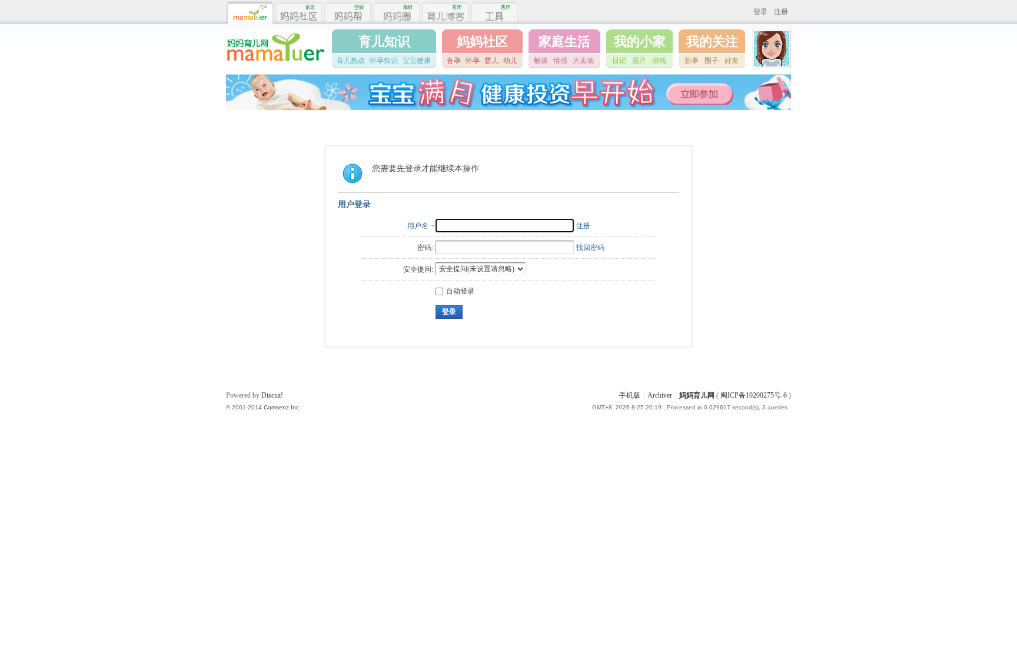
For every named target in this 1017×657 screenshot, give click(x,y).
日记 (619, 60)
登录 (760, 12)
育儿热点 (351, 60)
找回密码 (590, 248)
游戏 (659, 60)
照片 (639, 60)
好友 (731, 60)
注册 (781, 12)
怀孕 (473, 60)
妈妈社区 (482, 41)
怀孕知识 (384, 60)
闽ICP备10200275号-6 (753, 395)
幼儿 (510, 60)
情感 (560, 60)
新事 (691, 60)
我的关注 (712, 41)
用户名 (417, 226)
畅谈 (541, 60)
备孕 (454, 60)
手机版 (629, 395)
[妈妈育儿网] (275, 63)
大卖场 (583, 60)
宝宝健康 (417, 60)
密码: (425, 248)
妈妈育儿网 (696, 395)
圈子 (711, 60)
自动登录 (460, 291)
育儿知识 (384, 41)
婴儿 (491, 60)
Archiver (659, 395)
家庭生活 (564, 41)
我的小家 (640, 41)
